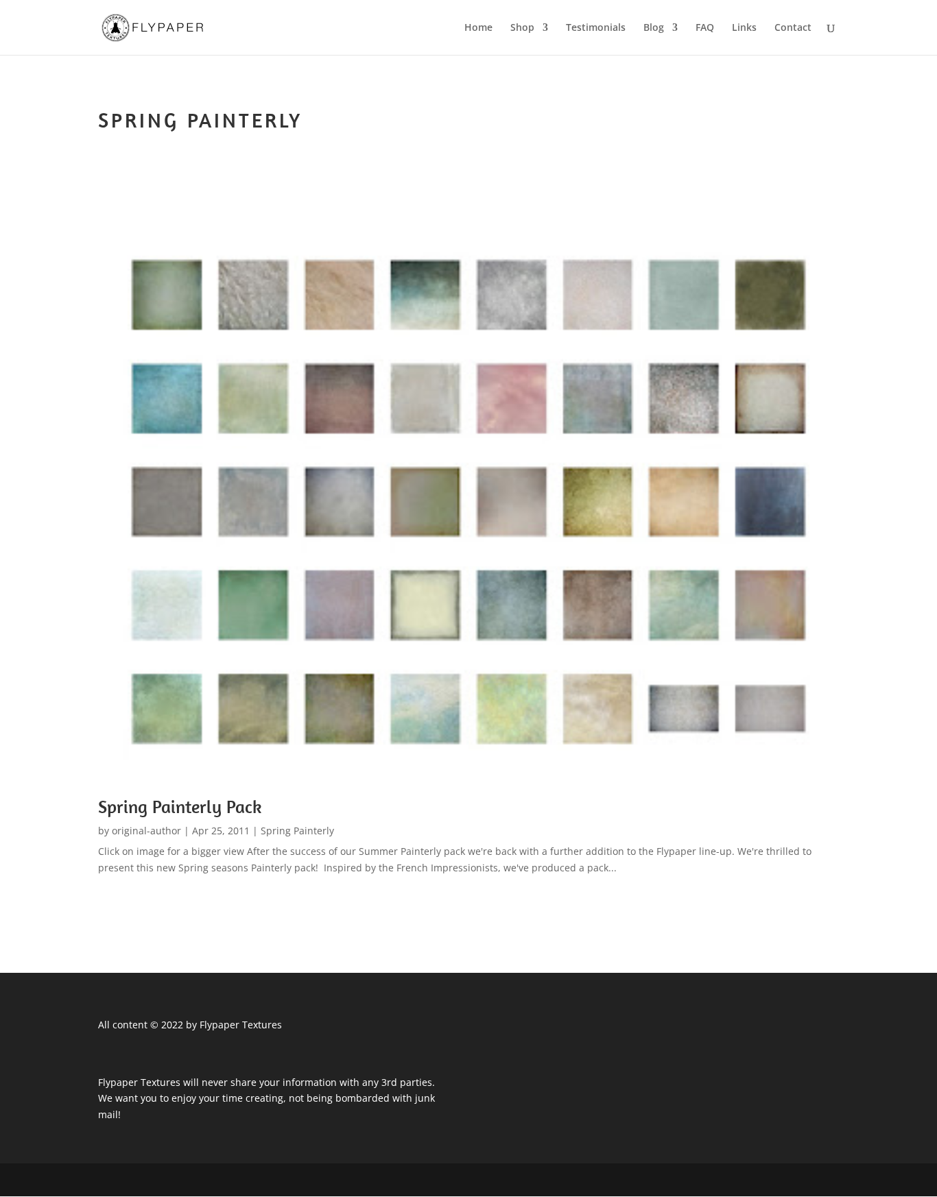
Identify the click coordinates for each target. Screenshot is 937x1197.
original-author (146, 830)
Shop (522, 28)
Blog (653, 28)
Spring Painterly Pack (180, 806)
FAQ (705, 28)
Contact (792, 28)
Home (478, 28)
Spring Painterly (297, 830)
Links (744, 28)
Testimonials (596, 28)
